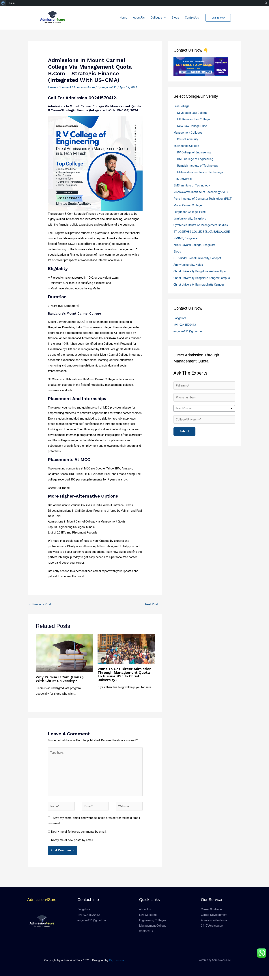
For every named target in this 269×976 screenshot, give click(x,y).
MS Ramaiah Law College (193, 119)
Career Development (214, 915)
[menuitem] (3, 3)
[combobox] (204, 408)
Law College (181, 106)
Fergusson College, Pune (189, 212)
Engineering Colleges (152, 920)
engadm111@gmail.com (188, 331)
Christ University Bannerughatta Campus (199, 284)
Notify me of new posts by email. (72, 840)
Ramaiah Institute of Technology (197, 165)
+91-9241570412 (184, 324)
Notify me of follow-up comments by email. (79, 831)
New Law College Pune (192, 126)
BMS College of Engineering (195, 159)
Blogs (175, 17)
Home (123, 17)
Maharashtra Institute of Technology (200, 172)
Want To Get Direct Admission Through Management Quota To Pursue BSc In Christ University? (125, 674)
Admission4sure (84, 87)
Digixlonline (116, 960)
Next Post (153, 604)
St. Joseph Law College (192, 113)
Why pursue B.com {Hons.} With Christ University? (59, 679)
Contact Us (192, 17)
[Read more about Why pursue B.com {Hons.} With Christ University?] (64, 653)
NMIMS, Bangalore (185, 238)
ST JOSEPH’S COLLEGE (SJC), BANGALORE (201, 231)
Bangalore (179, 318)
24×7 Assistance (212, 925)
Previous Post (40, 604)
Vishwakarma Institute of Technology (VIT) (200, 192)
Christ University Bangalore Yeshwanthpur (200, 271)
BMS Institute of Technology (191, 185)
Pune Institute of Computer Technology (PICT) (202, 198)
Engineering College (186, 146)
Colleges (156, 17)
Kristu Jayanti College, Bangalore (194, 245)
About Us (139, 17)
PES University (183, 179)
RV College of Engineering (194, 152)
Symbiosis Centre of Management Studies (200, 225)
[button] (218, 18)
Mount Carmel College (187, 205)
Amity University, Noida (188, 264)
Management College (152, 925)
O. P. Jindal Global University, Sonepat (197, 258)
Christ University (187, 139)
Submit (184, 431)
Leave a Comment (59, 87)
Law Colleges (148, 915)
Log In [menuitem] (11, 2)
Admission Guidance (214, 920)
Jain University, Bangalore (189, 218)
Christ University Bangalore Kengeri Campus (201, 278)
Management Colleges (187, 132)
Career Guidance (211, 909)
